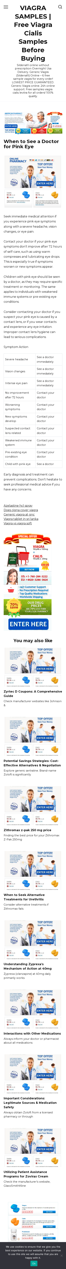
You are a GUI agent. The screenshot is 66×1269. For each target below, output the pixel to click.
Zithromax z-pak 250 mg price (27, 830)
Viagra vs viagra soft (18, 523)
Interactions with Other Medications (32, 1033)
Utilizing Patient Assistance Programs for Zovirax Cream (26, 1174)
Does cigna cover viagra (21, 510)
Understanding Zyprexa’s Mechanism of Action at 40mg (28, 966)
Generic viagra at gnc (19, 514)
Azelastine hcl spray (18, 505)
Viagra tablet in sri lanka (21, 519)
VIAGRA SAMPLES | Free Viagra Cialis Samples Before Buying (33, 33)
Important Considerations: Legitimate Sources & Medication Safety (30, 1103)
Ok (34, 1263)
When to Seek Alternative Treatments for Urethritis (24, 897)
